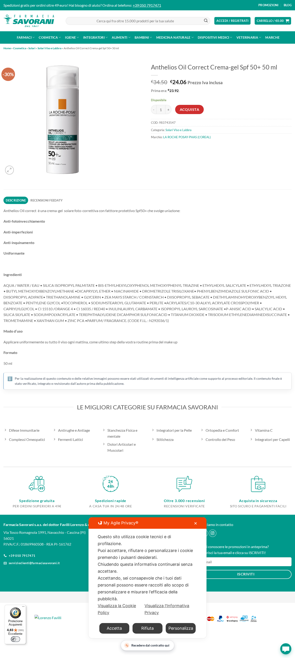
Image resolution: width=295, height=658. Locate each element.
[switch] (15, 639)
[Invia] (206, 21)
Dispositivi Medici (213, 37)
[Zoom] (9, 170)
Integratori (94, 37)
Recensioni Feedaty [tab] (46, 200)
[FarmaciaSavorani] (28, 21)
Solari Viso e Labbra (49, 48)
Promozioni (268, 5)
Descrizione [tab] (16, 200)
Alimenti (119, 37)
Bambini (142, 37)
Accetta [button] (114, 628)
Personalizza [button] (180, 628)
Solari (31, 48)
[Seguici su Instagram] (212, 533)
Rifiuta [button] (147, 628)
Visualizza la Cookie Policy (117, 609)
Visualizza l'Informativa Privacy (167, 609)
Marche (272, 37)
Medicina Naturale (173, 37)
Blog (288, 5)
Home (7, 48)
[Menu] (23, 607)
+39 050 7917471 (147, 5)
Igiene (70, 37)
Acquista (189, 109)
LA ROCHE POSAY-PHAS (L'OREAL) (187, 137)
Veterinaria (247, 37)
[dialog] (147, 577)
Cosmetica (48, 37)
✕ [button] (195, 523)
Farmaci (24, 37)
